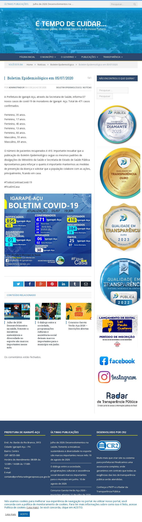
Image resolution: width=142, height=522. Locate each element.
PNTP (111, 487)
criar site (117, 457)
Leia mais (32, 507)
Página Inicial (27, 56)
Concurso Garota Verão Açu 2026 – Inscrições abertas (78, 325)
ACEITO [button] (24, 514)
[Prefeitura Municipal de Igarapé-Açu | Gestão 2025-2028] (71, 29)
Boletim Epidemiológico (69, 87)
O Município (47, 56)
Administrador (16, 87)
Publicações (88, 56)
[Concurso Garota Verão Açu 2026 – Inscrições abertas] (79, 311)
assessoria (102, 466)
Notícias (87, 87)
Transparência (111, 56)
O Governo (67, 56)
